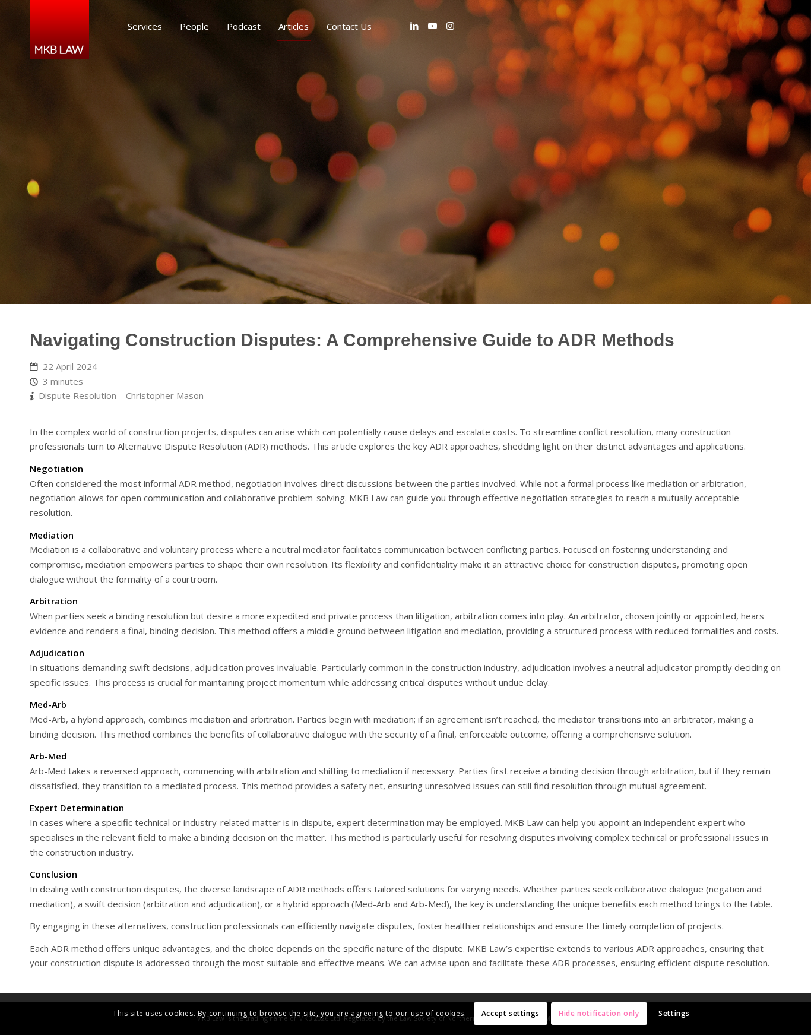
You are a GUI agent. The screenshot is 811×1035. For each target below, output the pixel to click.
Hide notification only (599, 1013)
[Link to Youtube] (432, 25)
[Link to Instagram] (450, 25)
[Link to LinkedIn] (414, 25)
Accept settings (510, 1013)
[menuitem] (145, 26)
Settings (674, 1013)
